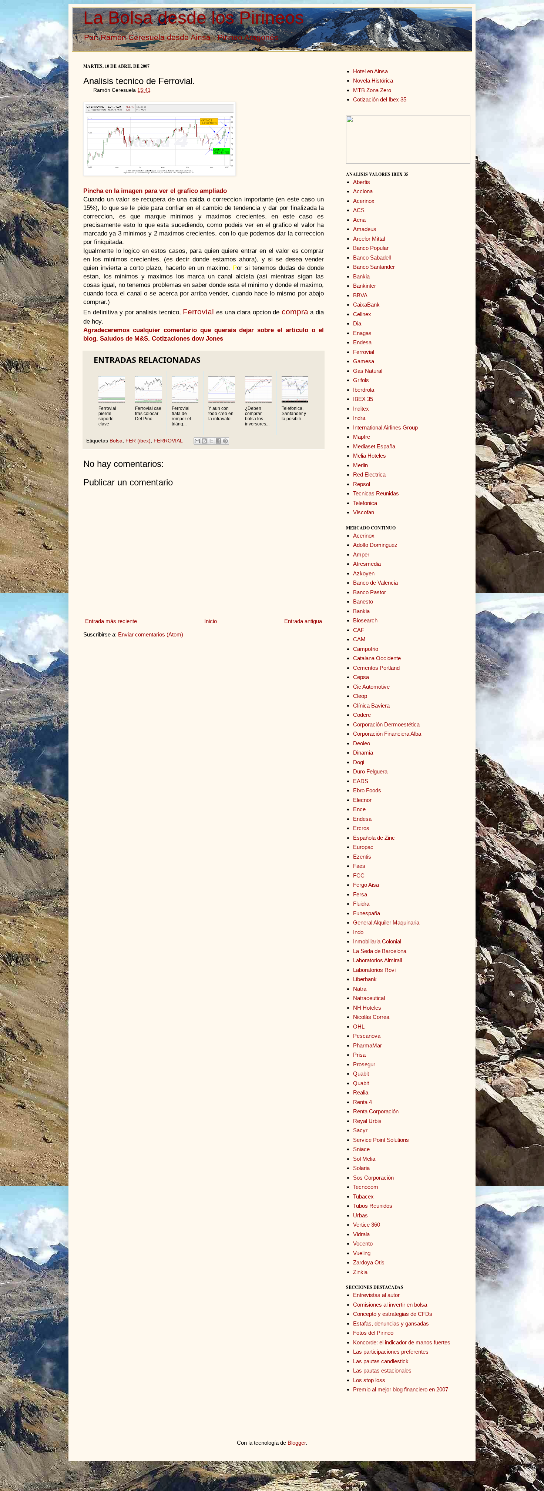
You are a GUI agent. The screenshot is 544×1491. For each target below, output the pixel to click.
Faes (359, 866)
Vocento (363, 1243)
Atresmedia (367, 564)
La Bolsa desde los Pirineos (193, 17)
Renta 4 (362, 1102)
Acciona (363, 191)
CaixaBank (366, 304)
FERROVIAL (168, 441)
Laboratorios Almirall (377, 960)
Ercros (361, 828)
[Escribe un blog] (204, 441)
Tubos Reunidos (372, 1206)
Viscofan (363, 512)
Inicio (210, 621)
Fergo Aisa (366, 885)
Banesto (363, 601)
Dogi (358, 762)
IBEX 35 (363, 399)
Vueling (361, 1253)
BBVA (360, 295)
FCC (359, 875)
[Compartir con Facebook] (218, 441)
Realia (360, 1092)
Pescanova (366, 1036)
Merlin (360, 465)
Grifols (361, 380)
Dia (357, 323)
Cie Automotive (371, 686)
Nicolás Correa (371, 1017)
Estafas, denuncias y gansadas (391, 1323)
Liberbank (365, 979)
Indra (359, 418)
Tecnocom (365, 1187)
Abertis (361, 182)
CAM (359, 639)
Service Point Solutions (381, 1140)
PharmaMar (367, 1045)
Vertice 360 (366, 1224)
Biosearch (365, 620)
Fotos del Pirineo (373, 1333)
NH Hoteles (367, 1007)
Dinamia (363, 752)
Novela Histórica (373, 80)
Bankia (361, 276)
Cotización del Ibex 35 (379, 99)
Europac (363, 847)
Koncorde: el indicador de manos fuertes (401, 1342)
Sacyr (360, 1130)
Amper (361, 554)
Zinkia (360, 1272)
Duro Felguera (370, 771)
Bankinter (364, 286)
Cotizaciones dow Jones (187, 338)
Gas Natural (367, 371)
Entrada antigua (303, 621)
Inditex (361, 408)
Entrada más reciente (111, 621)
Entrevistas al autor (376, 1295)
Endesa (362, 342)
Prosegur (364, 1064)
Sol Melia (364, 1159)
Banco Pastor (369, 592)
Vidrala (361, 1234)
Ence (359, 809)
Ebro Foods (367, 790)
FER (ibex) (138, 441)
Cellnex (362, 314)
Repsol (361, 484)
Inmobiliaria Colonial (377, 941)
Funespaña (366, 913)
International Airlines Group (385, 427)
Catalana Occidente (377, 658)
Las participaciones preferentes (391, 1351)
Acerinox (364, 201)
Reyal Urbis (367, 1121)
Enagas (362, 333)
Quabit (361, 1073)
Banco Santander (374, 267)
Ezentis (362, 856)
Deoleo (361, 743)
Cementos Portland (376, 668)
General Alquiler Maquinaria (386, 922)
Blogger (297, 1443)
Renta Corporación (376, 1111)
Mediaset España (374, 446)
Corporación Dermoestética (386, 724)
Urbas (360, 1215)
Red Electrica (369, 474)
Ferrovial (363, 352)
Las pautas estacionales (382, 1370)
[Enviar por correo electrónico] (197, 441)
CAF (358, 630)
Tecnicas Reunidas (376, 493)
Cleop (360, 696)
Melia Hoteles (369, 455)
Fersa (360, 894)
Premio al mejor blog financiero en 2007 (400, 1389)
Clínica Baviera (371, 705)
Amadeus (364, 229)
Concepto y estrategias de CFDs (392, 1314)
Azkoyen (364, 573)
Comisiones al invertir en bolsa (390, 1304)
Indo (358, 932)
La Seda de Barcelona (379, 951)
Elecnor (362, 800)
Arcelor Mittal (369, 238)
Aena (359, 220)
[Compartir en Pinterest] (225, 441)
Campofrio (365, 649)
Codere (362, 715)
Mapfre (361, 437)
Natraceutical (369, 998)
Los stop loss (369, 1380)
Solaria (361, 1168)
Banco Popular (371, 248)
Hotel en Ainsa (370, 71)
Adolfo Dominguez (375, 545)
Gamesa (363, 361)
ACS (359, 210)
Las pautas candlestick (381, 1361)
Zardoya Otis (369, 1262)
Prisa (359, 1055)
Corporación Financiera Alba (387, 734)
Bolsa (116, 441)
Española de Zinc (374, 838)
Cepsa (361, 677)
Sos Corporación (373, 1177)
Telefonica (365, 503)
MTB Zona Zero (372, 90)
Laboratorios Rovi (374, 970)
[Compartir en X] (211, 441)
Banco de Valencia (375, 582)
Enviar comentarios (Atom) (150, 634)
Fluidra (361, 903)
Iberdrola (363, 390)
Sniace (361, 1149)
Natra (359, 989)
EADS (360, 781)
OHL (359, 1026)
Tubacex (363, 1196)
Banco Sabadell (372, 257)
